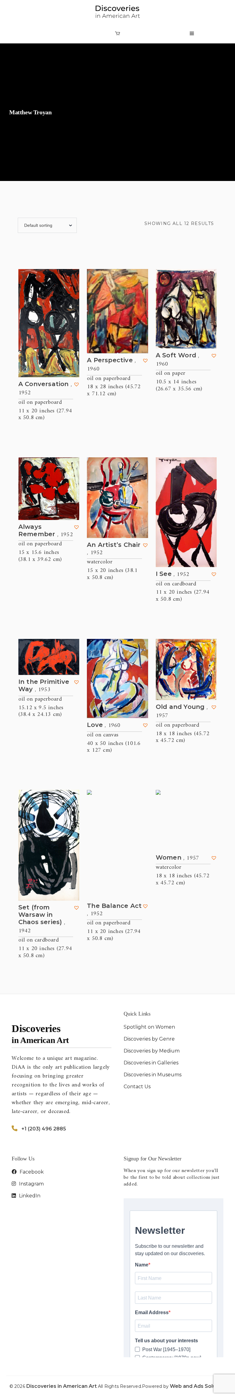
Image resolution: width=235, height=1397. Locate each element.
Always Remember (45, 531)
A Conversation (45, 388)
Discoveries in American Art (62, 1386)
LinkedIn (29, 1196)
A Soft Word (178, 360)
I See (172, 574)
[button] (76, 384)
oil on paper (170, 373)
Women (177, 858)
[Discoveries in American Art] (117, 12)
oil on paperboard (40, 402)
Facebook (31, 1172)
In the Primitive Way (43, 686)
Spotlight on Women (149, 1027)
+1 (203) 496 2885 (43, 1129)
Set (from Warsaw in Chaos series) (41, 919)
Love (103, 725)
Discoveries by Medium (152, 1051)
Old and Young (182, 711)
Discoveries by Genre (149, 1039)
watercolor (100, 562)
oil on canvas (102, 735)
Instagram (31, 1184)
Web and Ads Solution (198, 1386)
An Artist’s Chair (113, 549)
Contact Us (137, 1086)
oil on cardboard (176, 584)
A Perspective (111, 364)
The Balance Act (114, 910)
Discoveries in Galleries (151, 1063)
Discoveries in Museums (152, 1075)
